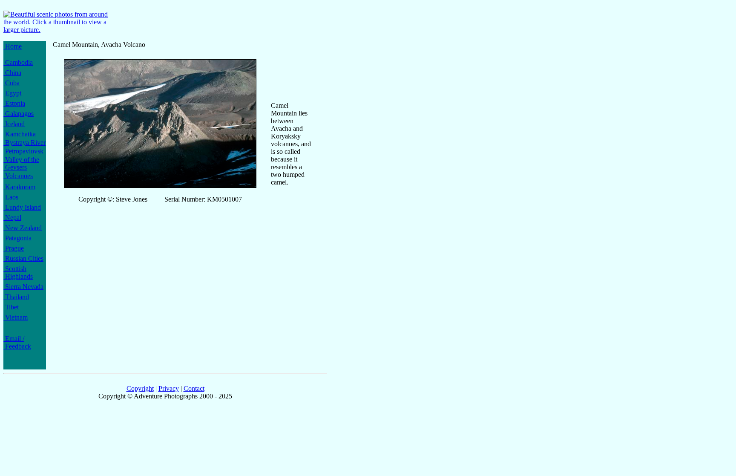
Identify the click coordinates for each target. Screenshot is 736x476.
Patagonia (17, 238)
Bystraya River (24, 142)
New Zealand (22, 227)
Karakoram (19, 186)
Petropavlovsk (23, 151)
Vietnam (15, 317)
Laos (10, 197)
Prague (13, 248)
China (12, 72)
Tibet (11, 307)
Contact (194, 388)
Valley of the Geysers (21, 163)
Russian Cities (23, 258)
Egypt (12, 93)
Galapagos (18, 113)
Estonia (14, 103)
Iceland (14, 123)
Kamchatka (19, 134)
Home (12, 46)
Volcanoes (18, 175)
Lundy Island (22, 207)
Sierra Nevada (23, 286)
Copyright (140, 388)
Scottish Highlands (18, 272)
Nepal (12, 217)
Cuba (11, 83)
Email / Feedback (17, 342)
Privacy (168, 388)
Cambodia (18, 62)
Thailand (16, 296)
